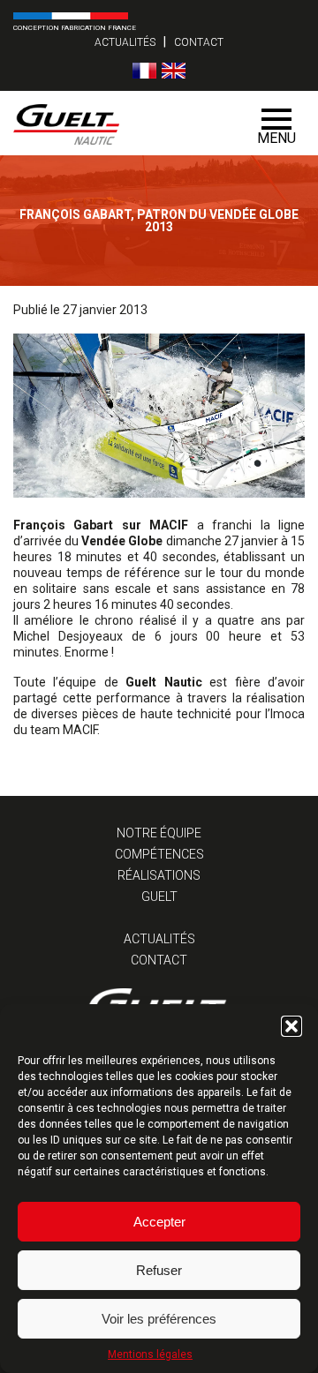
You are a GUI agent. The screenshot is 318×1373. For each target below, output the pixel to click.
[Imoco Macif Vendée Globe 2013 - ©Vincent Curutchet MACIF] (159, 493)
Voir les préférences (159, 1318)
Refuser (159, 1270)
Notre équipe (159, 833)
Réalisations (159, 875)
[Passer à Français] (144, 71)
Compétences (159, 854)
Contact (198, 42)
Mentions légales (150, 1354)
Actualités (125, 42)
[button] (291, 1026)
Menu (276, 138)
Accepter (159, 1221)
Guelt (159, 896)
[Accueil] (129, 123)
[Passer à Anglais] (174, 71)
